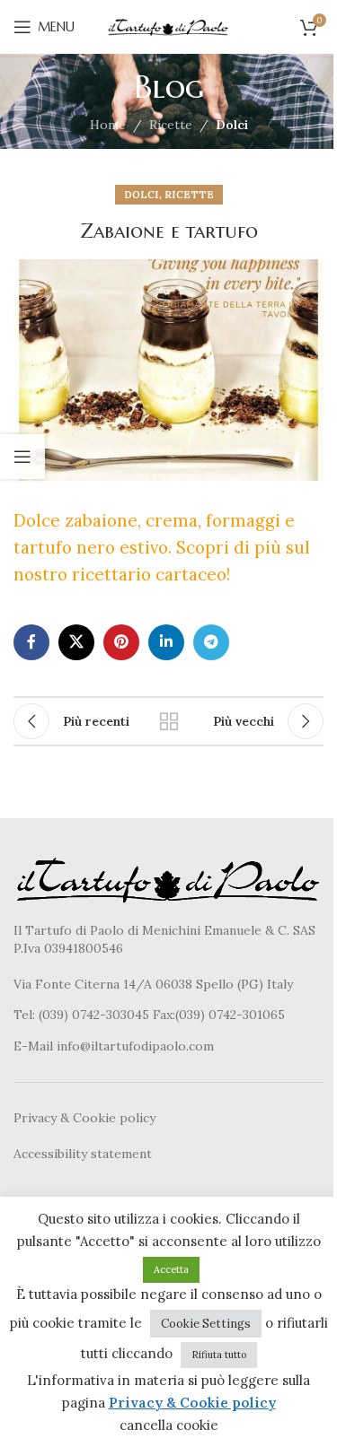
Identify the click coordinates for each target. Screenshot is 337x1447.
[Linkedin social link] (166, 642)
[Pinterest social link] (121, 642)
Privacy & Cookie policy (84, 1118)
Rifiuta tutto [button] (218, 1354)
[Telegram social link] (211, 642)
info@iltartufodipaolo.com (135, 1046)
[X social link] (76, 642)
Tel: (26, 1015)
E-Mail (35, 1046)
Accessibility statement (82, 1154)
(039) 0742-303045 (94, 1015)
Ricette (170, 125)
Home (108, 125)
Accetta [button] (171, 1269)
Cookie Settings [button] (206, 1323)
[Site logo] (169, 26)
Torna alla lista (169, 721)
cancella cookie (169, 1425)
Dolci (232, 125)
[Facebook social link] (31, 642)
